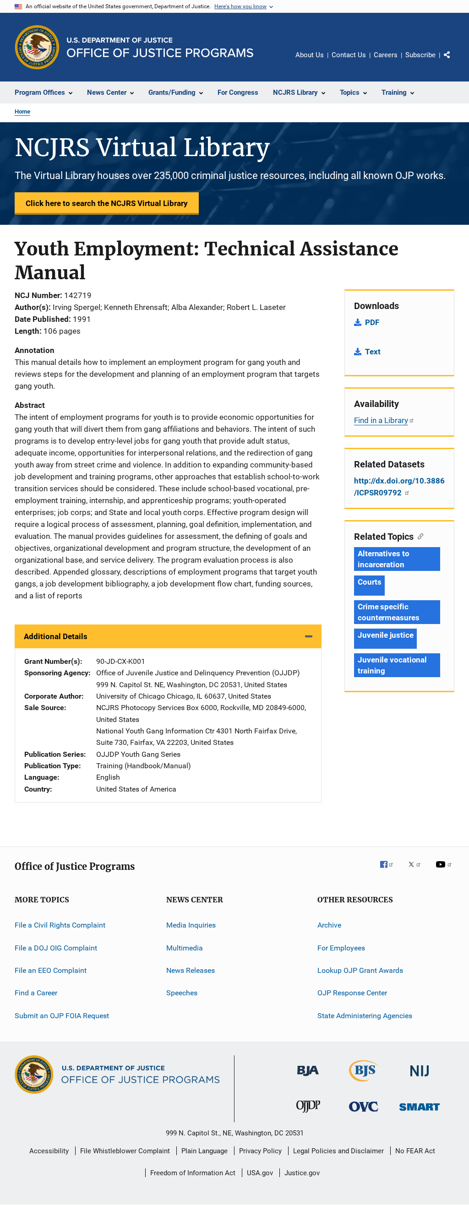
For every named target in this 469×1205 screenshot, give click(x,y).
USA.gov (260, 1173)
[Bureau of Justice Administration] (308, 1078)
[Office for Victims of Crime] (363, 1113)
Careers (386, 55)
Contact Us (349, 55)
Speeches (181, 992)
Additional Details (55, 636)
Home (22, 111)
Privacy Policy (260, 1151)
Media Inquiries (191, 925)
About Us (309, 55)
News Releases (190, 970)
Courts (369, 581)
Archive (329, 925)
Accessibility (49, 1151)
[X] (418, 871)
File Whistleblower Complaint (125, 1151)
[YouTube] (445, 871)
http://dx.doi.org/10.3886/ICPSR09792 (399, 486)
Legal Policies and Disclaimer (338, 1151)
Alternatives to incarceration (383, 559)
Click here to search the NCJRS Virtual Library (107, 203)
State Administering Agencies (364, 1015)
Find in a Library (381, 420)
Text (373, 351)
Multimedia (184, 947)
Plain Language (204, 1151)
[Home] (160, 47)
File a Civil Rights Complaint (60, 925)
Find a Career (36, 992)
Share (454, 61)
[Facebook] (390, 871)
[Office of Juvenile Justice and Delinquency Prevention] (308, 1114)
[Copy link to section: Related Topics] (418, 535)
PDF (372, 322)
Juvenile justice (385, 635)
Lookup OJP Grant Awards (360, 970)
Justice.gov (302, 1173)
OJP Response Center (352, 992)
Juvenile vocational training (392, 665)
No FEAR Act (415, 1151)
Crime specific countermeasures (389, 612)
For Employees (341, 947)
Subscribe (420, 55)
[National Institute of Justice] (419, 1078)
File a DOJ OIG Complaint (56, 947)
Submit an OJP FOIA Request (62, 1015)
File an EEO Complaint (51, 970)
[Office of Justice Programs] (37, 47)
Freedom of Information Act (192, 1173)
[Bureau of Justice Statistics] (364, 1083)
